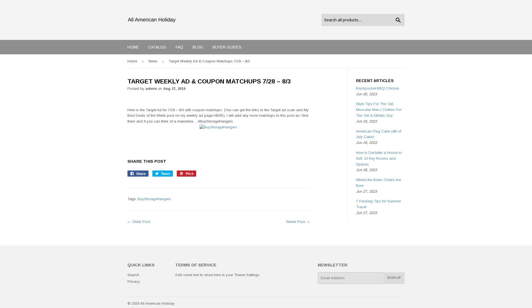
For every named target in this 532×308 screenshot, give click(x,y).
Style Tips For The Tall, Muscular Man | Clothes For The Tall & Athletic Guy (378, 110)
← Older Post (138, 222)
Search (133, 275)
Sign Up (394, 278)
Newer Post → (298, 222)
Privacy (133, 281)
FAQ (179, 47)
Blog (198, 47)
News (153, 61)
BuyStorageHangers (154, 199)
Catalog (157, 47)
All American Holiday (157, 303)
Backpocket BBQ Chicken (377, 88)
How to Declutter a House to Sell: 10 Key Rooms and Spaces (379, 158)
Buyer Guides (227, 47)
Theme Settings (246, 275)
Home (133, 47)
